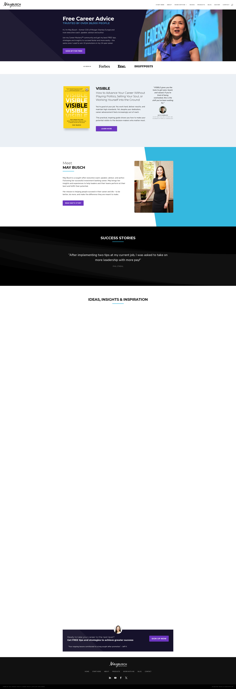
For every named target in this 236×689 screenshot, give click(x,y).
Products (201, 4)
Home (87, 671)
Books (192, 4)
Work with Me (128, 671)
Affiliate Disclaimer (38, 686)
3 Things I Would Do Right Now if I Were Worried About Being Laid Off (100, 584)
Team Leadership (70, 386)
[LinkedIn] (110, 678)
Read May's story (73, 203)
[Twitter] (126, 678)
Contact (226, 4)
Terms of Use (7, 686)
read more (72, 399)
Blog (209, 4)
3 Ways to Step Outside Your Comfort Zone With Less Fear (94, 486)
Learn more (106, 129)
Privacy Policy (16, 686)
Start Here (160, 4)
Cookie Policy (26, 686)
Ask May (217, 4)
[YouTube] (115, 678)
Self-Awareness (70, 482)
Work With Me (180, 4)
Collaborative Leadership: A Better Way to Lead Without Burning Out (99, 389)
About (169, 4)
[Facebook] (121, 678)
